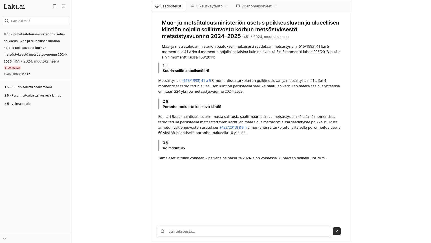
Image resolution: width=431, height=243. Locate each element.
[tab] (168, 6)
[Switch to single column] (54, 6)
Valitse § (333, 68)
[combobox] (36, 20)
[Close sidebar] (63, 6)
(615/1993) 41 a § (197, 80)
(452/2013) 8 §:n (233, 127)
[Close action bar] (337, 231)
